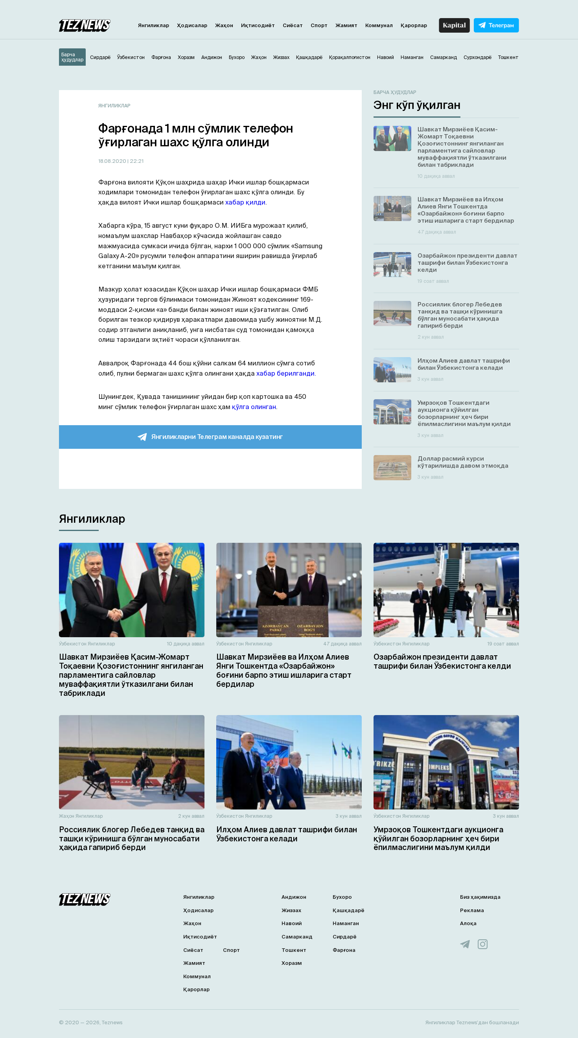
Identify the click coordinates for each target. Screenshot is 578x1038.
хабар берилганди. (286, 373)
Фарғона (344, 950)
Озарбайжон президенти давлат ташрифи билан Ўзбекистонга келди (442, 661)
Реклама (472, 910)
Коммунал (379, 25)
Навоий (292, 923)
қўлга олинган (254, 406)
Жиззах (291, 910)
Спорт (319, 25)
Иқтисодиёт (258, 25)
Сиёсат (293, 25)
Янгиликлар (153, 25)
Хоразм (292, 963)
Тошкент (294, 950)
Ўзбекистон (73, 643)
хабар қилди (245, 202)
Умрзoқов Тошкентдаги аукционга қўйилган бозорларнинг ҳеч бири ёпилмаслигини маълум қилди (438, 838)
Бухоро (342, 897)
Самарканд (297, 937)
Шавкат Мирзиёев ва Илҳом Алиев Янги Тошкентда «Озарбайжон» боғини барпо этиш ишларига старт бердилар (284, 670)
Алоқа (468, 923)
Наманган (346, 923)
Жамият (346, 25)
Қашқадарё (348, 910)
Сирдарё (345, 937)
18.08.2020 (112, 161)
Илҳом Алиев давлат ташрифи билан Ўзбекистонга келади (286, 834)
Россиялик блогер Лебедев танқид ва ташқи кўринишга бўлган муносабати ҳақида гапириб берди (131, 838)
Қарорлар (414, 25)
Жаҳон (224, 25)
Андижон (294, 897)
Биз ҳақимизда (480, 897)
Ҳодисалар (192, 25)
